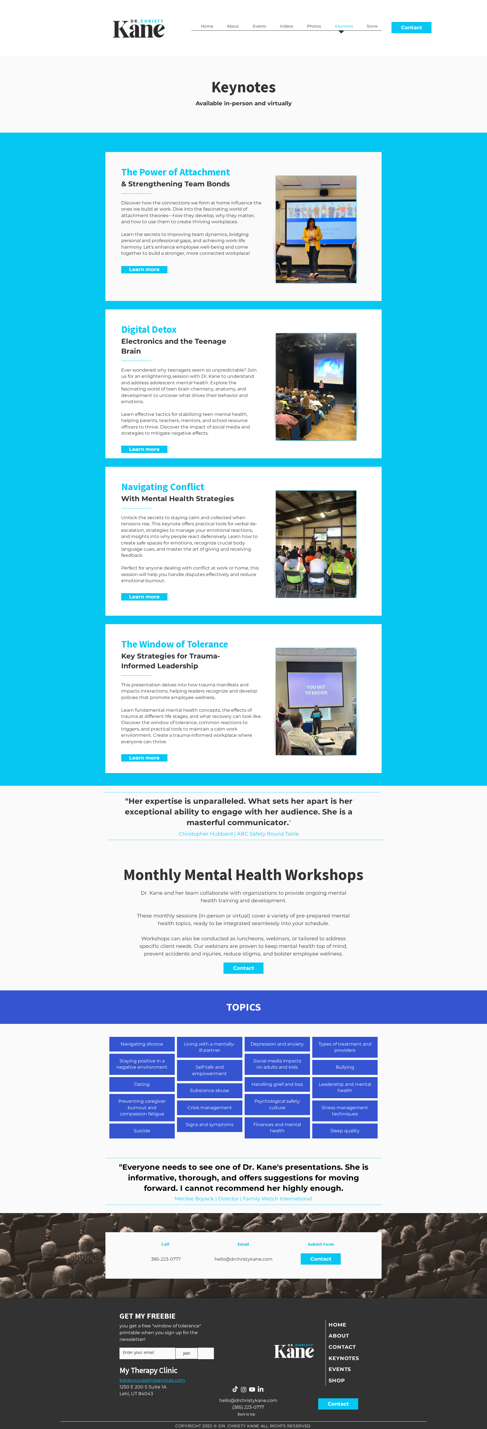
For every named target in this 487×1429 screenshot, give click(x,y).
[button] (411, 27)
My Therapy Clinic (148, 1370)
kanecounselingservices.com (152, 1380)
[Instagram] (243, 1389)
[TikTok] (235, 1389)
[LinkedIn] (260, 1389)
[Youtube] (252, 1389)
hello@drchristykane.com (243, 1259)
